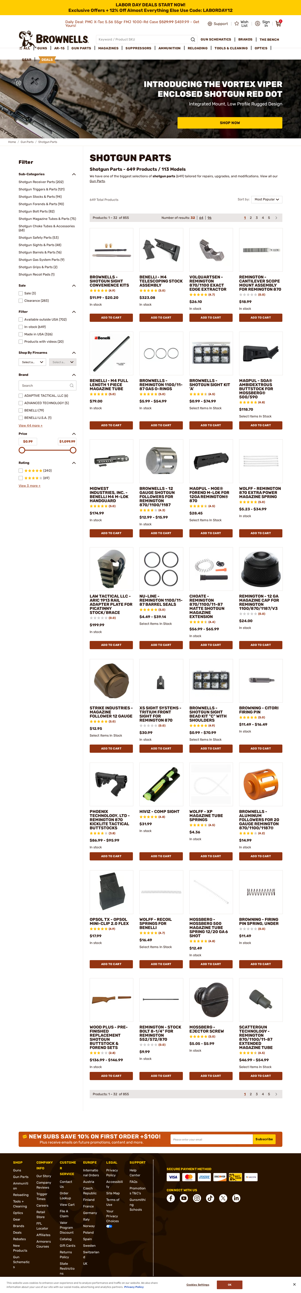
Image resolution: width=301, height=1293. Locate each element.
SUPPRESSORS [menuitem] (139, 48)
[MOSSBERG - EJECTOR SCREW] (211, 1000)
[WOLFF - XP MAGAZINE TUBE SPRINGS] (211, 784)
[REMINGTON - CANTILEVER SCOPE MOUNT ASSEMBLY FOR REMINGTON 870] (261, 250)
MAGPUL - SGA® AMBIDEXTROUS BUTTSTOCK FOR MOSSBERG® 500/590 (256, 389)
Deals (17, 1232)
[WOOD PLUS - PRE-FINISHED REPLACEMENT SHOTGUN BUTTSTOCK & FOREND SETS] (111, 1000)
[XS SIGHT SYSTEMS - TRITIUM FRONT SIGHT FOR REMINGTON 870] (161, 681)
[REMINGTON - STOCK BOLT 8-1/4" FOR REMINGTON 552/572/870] (161, 1000)
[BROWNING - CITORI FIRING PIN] (261, 681)
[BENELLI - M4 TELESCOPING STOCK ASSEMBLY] (161, 250)
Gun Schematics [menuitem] (216, 39)
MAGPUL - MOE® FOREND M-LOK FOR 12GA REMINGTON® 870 (209, 494)
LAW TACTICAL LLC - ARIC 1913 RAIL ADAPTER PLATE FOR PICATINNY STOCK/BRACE (111, 604)
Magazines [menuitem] (108, 48)
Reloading (21, 1195)
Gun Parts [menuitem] (81, 48)
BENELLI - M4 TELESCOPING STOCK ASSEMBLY (161, 281)
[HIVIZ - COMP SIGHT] (161, 784)
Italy (86, 1219)
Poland (88, 1232)
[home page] (54, 39)
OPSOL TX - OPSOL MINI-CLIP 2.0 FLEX (109, 921)
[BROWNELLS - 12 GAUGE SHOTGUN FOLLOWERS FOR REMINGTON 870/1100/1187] (161, 461)
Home (12, 142)
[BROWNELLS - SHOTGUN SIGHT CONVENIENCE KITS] (111, 250)
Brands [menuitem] (245, 39)
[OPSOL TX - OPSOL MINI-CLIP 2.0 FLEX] (111, 892)
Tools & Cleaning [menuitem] (231, 48)
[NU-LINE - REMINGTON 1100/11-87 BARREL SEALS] (161, 569)
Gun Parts (27, 142)
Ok (229, 1284)
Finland (89, 1200)
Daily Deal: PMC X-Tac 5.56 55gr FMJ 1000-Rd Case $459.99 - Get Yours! (132, 24)
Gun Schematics (21, 1262)
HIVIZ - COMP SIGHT (159, 811)
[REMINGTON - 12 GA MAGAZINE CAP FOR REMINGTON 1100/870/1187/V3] (261, 569)
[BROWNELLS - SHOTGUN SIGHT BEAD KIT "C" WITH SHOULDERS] (211, 681)
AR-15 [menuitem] (59, 48)
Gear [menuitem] (26, 60)
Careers (42, 1205)
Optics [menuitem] (261, 48)
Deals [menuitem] (47, 60)
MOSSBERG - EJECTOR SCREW (206, 1029)
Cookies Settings (198, 1284)
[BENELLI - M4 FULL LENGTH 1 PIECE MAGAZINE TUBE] (111, 353)
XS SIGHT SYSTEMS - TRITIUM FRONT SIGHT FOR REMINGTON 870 (160, 714)
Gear (16, 1219)
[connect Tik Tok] (210, 1198)
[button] (262, 23)
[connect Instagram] (197, 1198)
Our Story (43, 1176)
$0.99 (28, 441)
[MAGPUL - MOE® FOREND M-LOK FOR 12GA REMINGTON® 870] (211, 461)
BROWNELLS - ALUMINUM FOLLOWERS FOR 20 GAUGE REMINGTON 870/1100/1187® (259, 819)
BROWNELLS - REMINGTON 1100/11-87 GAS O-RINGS (161, 385)
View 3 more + (30, 486)
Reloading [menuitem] (198, 48)
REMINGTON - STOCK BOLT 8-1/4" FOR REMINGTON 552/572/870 (160, 1033)
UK (85, 1264)
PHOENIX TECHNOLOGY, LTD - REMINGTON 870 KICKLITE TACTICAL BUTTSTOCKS (110, 819)
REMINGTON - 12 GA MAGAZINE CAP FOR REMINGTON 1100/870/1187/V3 (259, 602)
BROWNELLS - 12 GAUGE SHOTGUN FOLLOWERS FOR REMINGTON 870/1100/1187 (157, 496)
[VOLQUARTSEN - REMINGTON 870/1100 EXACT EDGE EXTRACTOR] (211, 250)
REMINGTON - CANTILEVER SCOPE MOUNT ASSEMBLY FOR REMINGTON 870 (260, 283)
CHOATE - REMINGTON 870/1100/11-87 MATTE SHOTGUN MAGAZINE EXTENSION (206, 606)
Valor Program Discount (67, 1227)
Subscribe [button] (264, 1139)
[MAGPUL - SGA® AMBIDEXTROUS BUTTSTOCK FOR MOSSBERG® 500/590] (261, 353)
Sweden (89, 1246)
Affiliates (43, 1235)
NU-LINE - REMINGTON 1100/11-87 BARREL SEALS (161, 600)
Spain (87, 1239)
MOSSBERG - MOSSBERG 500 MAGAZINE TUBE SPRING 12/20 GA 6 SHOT (208, 927)
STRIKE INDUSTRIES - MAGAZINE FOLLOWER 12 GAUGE (111, 712)
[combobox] (32, 362)
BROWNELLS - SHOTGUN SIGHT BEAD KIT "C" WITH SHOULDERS (208, 714)
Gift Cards (67, 1246)
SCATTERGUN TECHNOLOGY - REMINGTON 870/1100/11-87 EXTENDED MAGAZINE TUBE (256, 1037)
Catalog (66, 1239)
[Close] (294, 1284)
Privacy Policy (134, 1286)
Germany (90, 1213)
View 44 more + (31, 425)
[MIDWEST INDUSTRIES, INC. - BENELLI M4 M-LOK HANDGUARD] (111, 461)
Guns (17, 1170)
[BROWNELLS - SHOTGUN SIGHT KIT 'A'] (211, 353)
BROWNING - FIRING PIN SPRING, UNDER (259, 921)
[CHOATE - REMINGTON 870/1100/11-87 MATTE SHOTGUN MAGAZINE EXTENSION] (211, 569)
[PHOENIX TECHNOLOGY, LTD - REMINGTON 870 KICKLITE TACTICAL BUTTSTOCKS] (111, 784)
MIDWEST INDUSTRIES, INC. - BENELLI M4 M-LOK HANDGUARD (109, 494)
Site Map (113, 1193)
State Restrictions (67, 1268)
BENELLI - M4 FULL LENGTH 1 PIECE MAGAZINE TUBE (109, 385)
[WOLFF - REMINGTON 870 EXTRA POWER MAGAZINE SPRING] (261, 461)
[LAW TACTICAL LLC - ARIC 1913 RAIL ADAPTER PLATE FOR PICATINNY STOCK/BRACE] (111, 569)
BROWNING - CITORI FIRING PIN (258, 710)
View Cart (67, 1205)
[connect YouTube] (184, 1198)
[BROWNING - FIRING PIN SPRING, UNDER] (261, 892)
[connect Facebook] (171, 1198)
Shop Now (230, 123)
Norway (89, 1226)
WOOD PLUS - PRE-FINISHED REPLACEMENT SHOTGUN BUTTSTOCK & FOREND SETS (109, 1037)
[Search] (193, 39)
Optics (18, 1213)
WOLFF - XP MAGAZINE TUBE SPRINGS (206, 815)
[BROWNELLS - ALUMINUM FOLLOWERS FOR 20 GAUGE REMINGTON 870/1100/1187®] (261, 784)
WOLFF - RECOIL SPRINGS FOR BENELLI (155, 923)
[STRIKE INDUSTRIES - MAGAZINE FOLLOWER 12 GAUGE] (111, 681)
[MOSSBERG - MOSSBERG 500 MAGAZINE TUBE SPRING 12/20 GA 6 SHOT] (211, 892)
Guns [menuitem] (42, 48)
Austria (88, 1182)
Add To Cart (111, 317)
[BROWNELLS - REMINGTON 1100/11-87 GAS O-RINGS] (161, 353)
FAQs (133, 1182)
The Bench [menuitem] (269, 40)
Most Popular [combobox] (265, 199)
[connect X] (223, 1198)
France (88, 1206)
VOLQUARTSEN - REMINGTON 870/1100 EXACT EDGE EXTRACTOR (207, 283)
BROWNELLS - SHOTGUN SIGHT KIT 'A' (209, 385)
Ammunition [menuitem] (169, 48)
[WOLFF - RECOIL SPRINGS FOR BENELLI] (161, 892)
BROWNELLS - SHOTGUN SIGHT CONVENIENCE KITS (109, 281)
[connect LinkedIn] (236, 1198)
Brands (18, 1226)
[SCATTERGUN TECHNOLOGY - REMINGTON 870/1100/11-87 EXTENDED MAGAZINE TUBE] (261, 1000)
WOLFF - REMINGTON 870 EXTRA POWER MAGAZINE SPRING (260, 492)
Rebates (19, 1239)
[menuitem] (26, 48)
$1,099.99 (67, 441)
